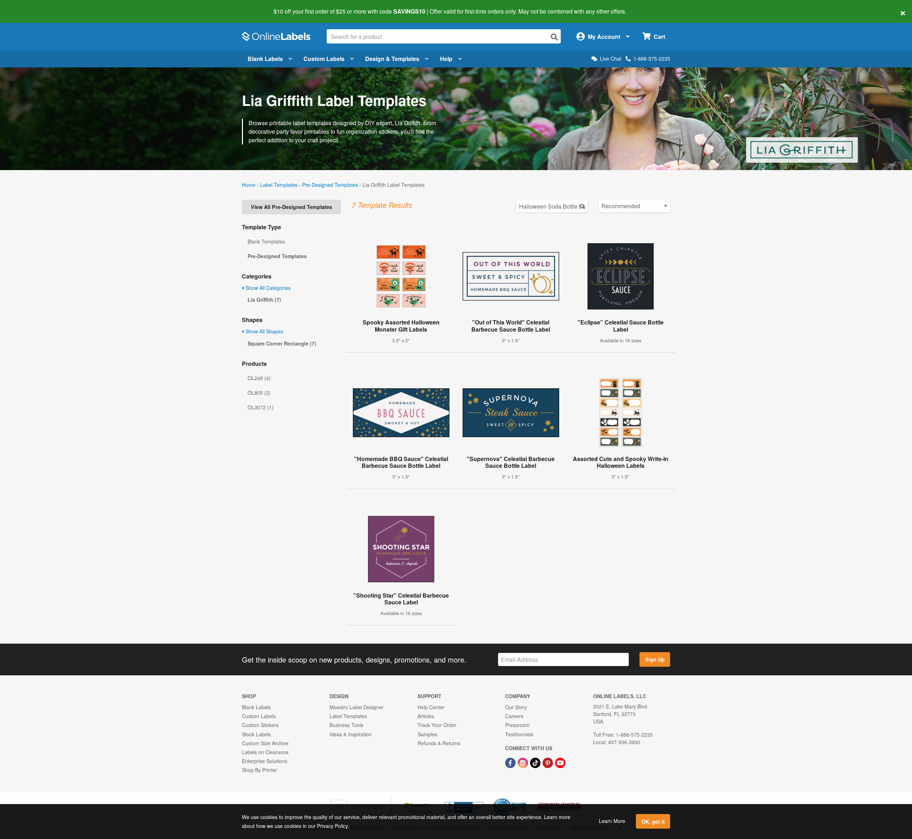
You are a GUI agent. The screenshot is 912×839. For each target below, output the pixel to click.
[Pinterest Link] (548, 762)
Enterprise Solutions (264, 760)
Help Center (431, 707)
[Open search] (554, 37)
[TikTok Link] (536, 762)
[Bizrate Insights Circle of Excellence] (523, 798)
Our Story (516, 707)
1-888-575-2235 (651, 58)
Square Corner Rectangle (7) (282, 343)
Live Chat (610, 58)
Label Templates (278, 184)
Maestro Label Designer (357, 707)
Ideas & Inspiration (351, 734)
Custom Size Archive (265, 743)
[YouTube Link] (560, 762)
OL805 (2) (259, 392)
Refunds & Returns (439, 743)
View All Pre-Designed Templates (291, 206)
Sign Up (655, 659)
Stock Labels (256, 734)
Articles (426, 716)
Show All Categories (267, 287)
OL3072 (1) (261, 407)
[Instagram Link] (523, 762)
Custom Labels (324, 59)
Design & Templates (392, 59)
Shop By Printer (259, 769)
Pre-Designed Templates (330, 184)
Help (446, 59)
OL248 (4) (259, 378)
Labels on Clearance (265, 752)
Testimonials (519, 734)
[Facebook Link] (511, 762)
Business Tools (346, 724)
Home (248, 184)
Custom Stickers (260, 724)
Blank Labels (265, 59)
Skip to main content (26, 6)
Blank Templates (266, 241)
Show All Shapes (263, 331)
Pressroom (517, 724)
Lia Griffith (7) (264, 299)
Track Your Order (437, 724)
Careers (514, 716)
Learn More (612, 820)
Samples (427, 734)
